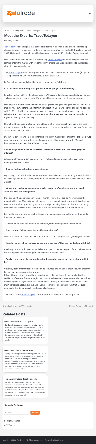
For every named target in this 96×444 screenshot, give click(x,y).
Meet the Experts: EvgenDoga (18, 350)
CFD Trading (9, 425)
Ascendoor (39, 440)
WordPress (58, 440)
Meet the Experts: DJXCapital (18, 321)
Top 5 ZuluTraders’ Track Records (20, 379)
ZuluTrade (20, 440)
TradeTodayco (11, 46)
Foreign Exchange (12, 421)
